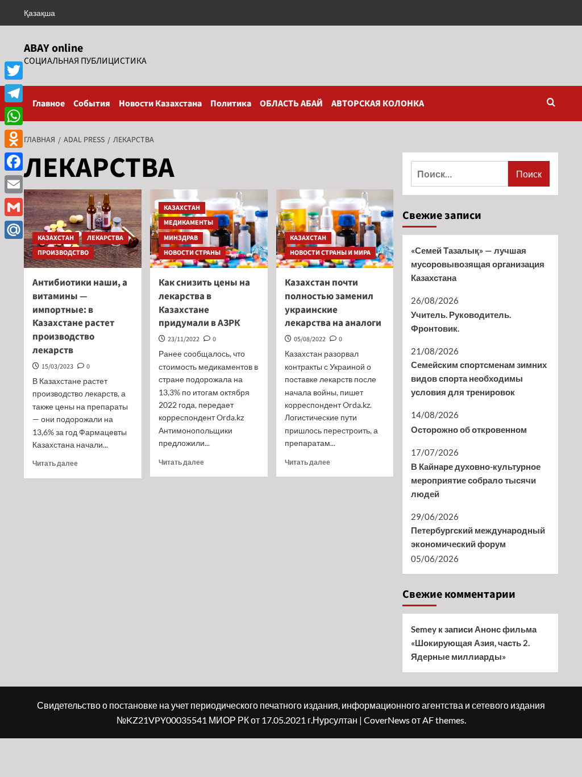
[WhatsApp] (13, 116)
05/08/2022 (310, 339)
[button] (551, 103)
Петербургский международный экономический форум (478, 537)
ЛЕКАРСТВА (105, 238)
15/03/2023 (57, 366)
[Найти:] (459, 174)
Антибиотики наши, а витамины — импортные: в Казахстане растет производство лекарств (79, 316)
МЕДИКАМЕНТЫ (188, 223)
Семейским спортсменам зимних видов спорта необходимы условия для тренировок (479, 378)
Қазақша (39, 13)
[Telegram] (13, 93)
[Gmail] (13, 207)
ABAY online (53, 48)
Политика (230, 103)
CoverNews (387, 719)
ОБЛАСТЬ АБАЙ (291, 103)
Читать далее (55, 463)
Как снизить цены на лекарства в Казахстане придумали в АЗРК (204, 303)
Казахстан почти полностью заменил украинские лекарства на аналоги (333, 303)
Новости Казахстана (160, 103)
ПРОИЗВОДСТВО (63, 253)
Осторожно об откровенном (469, 429)
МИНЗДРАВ (181, 238)
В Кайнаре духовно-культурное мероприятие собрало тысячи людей (476, 480)
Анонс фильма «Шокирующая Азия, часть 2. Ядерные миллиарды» (474, 643)
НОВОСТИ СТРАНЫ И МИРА (330, 253)
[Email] (13, 184)
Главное (48, 103)
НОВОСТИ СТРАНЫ (192, 253)
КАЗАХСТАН (56, 238)
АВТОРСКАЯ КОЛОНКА (377, 103)
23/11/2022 (183, 339)
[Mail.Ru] (13, 229)
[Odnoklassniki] (13, 138)
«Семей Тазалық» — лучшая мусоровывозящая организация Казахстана (477, 264)
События (91, 103)
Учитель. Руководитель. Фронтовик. (461, 321)
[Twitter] (13, 70)
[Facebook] (13, 161)
